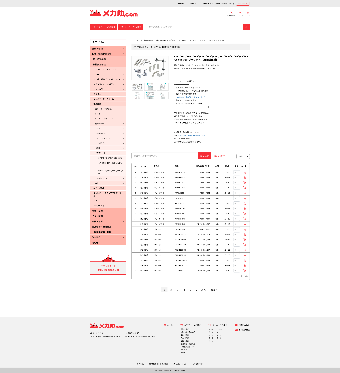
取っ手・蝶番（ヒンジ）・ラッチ (107, 79)
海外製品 (96, 237)
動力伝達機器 (99, 59)
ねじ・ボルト (99, 188)
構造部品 (97, 104)
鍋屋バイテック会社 (103, 108)
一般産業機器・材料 (101, 232)
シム (98, 128)
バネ (95, 200)
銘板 (98, 148)
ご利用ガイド (198, 364)
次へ (203, 289)
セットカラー (99, 89)
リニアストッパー (103, 138)
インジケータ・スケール (104, 99)
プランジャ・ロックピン (104, 84)
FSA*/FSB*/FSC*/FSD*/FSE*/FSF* (110, 164)
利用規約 (140, 364)
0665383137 (133, 333)
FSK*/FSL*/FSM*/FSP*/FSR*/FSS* (110, 172)
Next (170, 69)
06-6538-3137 (195, 3)
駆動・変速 (97, 210)
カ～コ (211, 332)
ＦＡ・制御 (97, 216)
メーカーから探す (132, 27)
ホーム (133, 40)
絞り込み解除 (219, 155)
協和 (97, 183)
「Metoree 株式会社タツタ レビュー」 (192, 97)
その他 (95, 242)
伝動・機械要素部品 (101, 53)
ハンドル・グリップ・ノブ (105, 69)
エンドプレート (102, 143)
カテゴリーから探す (105, 27)
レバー (96, 74)
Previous (129, 69)
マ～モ (219, 332)
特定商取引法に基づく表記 (158, 364)
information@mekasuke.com (191, 135)
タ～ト (211, 338)
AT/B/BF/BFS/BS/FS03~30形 (110, 158)
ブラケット (101, 153)
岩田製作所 (99, 123)
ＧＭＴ (97, 113)
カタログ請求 (244, 329)
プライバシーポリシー (180, 364)
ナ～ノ (211, 341)
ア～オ (211, 329)
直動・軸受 (97, 48)
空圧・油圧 (97, 221)
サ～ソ (211, 335)
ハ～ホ (219, 329)
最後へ (214, 289)
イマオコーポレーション (105, 118)
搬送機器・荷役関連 (101, 226)
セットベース (101, 178)
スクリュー (98, 94)
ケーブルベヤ (99, 205)
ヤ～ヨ (219, 335)
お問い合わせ (243, 3)
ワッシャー (101, 133)
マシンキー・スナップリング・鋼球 (107, 194)
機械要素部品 (99, 64)
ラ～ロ (219, 338)
